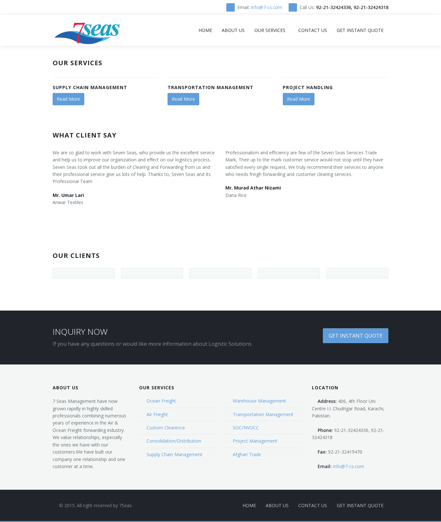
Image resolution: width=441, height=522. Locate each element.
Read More (68, 99)
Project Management (255, 441)
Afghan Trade (247, 454)
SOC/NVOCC (246, 428)
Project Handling (308, 87)
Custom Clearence (166, 428)
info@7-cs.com (266, 7)
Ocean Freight (161, 401)
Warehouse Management (259, 401)
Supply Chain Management (90, 87)
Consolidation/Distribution (174, 441)
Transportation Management (210, 87)
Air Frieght (157, 414)
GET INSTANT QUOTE (356, 335)
